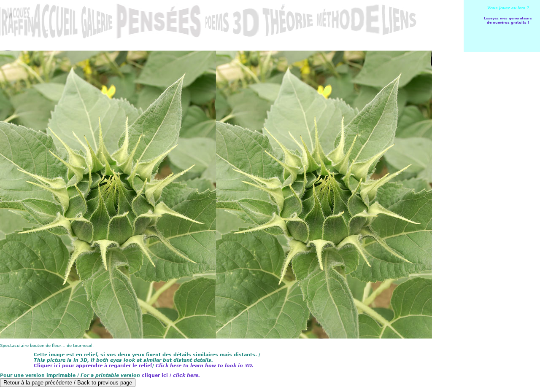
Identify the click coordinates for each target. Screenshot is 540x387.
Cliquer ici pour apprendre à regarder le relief (93, 365)
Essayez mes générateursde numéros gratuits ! (508, 20)
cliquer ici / (171, 375)
